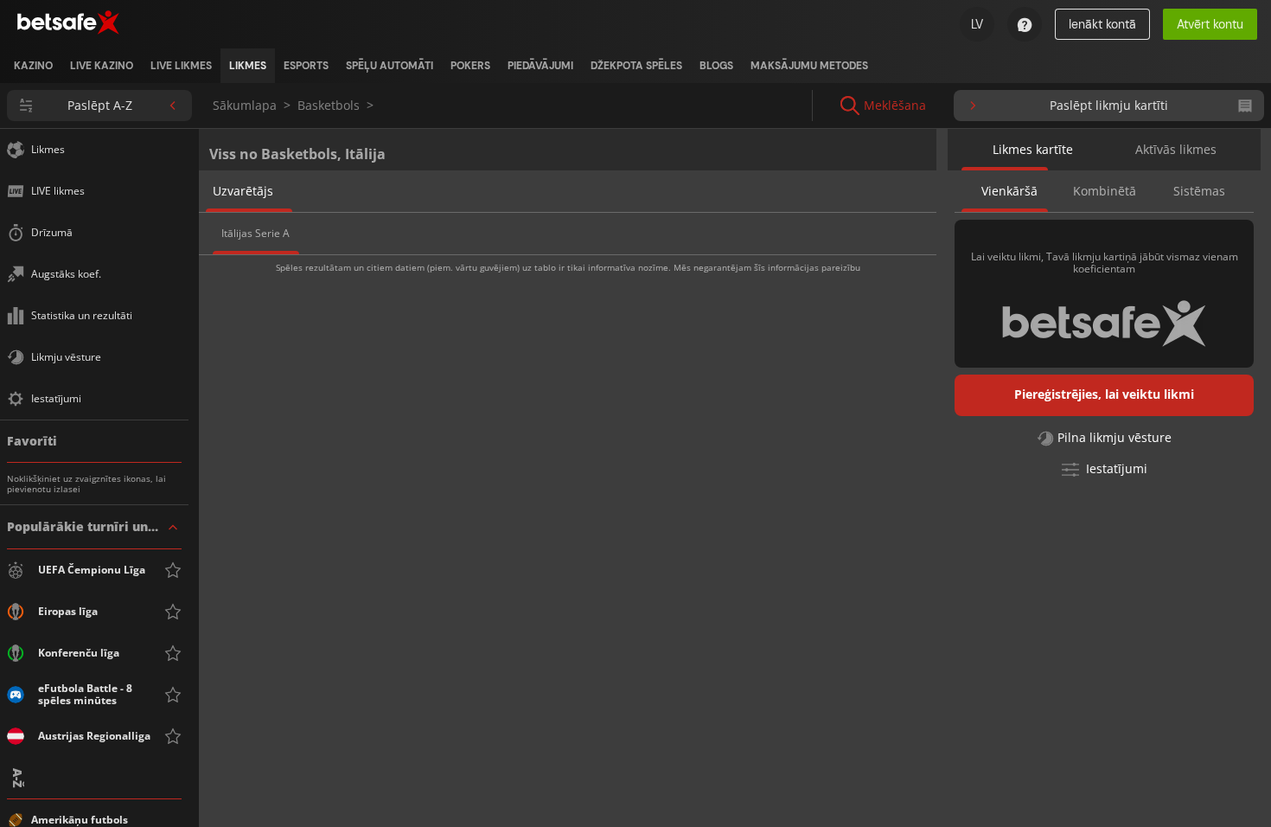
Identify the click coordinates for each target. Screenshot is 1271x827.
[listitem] (33, 65)
